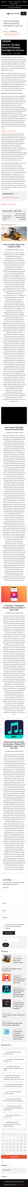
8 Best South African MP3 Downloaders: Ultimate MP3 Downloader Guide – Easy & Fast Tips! (14, 745)
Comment (6, 887)
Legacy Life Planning (8, 131)
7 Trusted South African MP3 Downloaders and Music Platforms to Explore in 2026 (18, 1035)
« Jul (2, 1161)
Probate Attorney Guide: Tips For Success (8, 215)
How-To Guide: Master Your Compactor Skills (14, 245)
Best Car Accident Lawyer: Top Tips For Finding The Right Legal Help (19, 215)
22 (21, 1147)
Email (4, 910)
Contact (10, 1)
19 (10, 1147)
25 (6, 1150)
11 (6, 1144)
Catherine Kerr (10, 249)
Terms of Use (14, 3)
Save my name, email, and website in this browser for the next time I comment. (14, 926)
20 (14, 1147)
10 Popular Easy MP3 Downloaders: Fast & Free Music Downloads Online (12, 1124)
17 (3, 1147)
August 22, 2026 (19, 613)
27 (14, 1150)
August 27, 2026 (19, 249)
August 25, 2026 (19, 432)
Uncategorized (6, 41)
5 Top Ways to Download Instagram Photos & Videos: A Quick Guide (14, 608)
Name (5, 903)
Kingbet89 (4, 1176)
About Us (3, 1)
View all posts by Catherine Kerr (11, 197)
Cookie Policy (17, 1)
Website (5, 917)
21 (17, 1147)
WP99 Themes (20, 1184)
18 (6, 1147)
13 (14, 1144)
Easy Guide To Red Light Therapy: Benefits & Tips (14, 428)
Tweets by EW (6, 1170)
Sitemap (24, 1)
